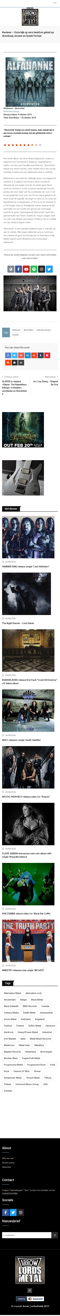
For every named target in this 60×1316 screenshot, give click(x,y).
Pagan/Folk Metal (31, 1058)
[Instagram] (41, 269)
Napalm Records (12, 1051)
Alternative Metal (12, 993)
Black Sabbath (11, 1006)
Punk (52, 1064)
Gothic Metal (34, 1025)
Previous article (11, 377)
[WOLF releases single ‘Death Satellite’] (30, 711)
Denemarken (46, 1012)
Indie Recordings (11, 111)
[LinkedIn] (28, 355)
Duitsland (26, 1019)
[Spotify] (33, 269)
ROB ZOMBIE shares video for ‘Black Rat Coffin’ (26, 913)
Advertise (6, 1167)
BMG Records (30, 1006)
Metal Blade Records (40, 1038)
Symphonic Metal (13, 1077)
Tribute (7, 1084)
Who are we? (8, 1158)
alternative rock (33, 993)
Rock (6, 1071)
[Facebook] (18, 269)
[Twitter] (49, 269)
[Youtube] (26, 269)
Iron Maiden (10, 1038)
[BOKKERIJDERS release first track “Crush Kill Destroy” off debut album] (30, 650)
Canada (45, 1006)
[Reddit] (8, 362)
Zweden (15, 335)
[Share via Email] (15, 362)
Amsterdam (10, 999)
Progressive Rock (36, 1064)
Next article (50, 377)
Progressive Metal (13, 1064)
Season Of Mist (21, 1071)
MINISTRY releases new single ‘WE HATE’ (23, 970)
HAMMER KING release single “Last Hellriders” (25, 566)
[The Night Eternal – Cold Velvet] (30, 594)
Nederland (30, 1051)
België (23, 999)
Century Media (11, 1012)
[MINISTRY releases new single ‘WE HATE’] (30, 941)
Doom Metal (10, 1019)
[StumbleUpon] (34, 355)
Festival (8, 1025)
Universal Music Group (27, 1084)
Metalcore (9, 1045)
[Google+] (21, 355)
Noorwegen (46, 1051)
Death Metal (29, 1012)
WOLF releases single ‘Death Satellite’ (21, 740)
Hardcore (50, 1025)
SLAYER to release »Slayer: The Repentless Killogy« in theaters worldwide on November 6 (14, 388)
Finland (20, 1025)
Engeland (40, 1019)
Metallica (39, 1045)
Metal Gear (24, 1045)
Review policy (8, 1162)
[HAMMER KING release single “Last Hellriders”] (30, 537)
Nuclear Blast (11, 1058)
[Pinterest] (47, 355)
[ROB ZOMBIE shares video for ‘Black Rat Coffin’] (30, 884)
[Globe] (10, 269)
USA (45, 1084)
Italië (23, 1038)
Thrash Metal (33, 1077)
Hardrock (8, 1032)
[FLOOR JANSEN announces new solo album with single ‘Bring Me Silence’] (30, 824)
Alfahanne (16, 330)
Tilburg (47, 1077)
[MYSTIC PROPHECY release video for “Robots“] (30, 767)
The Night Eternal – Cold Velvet (18, 623)
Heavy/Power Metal (28, 1032)
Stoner (37, 1071)
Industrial (47, 1032)
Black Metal (28, 330)
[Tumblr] (41, 355)
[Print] (21, 362)
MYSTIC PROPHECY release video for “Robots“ (26, 796)
